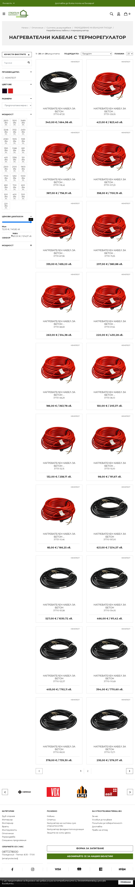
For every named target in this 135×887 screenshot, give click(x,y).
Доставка (97, 826)
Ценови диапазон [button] (12, 216)
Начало (24, 28)
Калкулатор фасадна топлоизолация (65, 829)
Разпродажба (8, 837)
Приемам (125, 882)
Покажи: (119, 54)
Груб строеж (8, 816)
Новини (50, 816)
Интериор (7, 820)
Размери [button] (7, 99)
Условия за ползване (102, 820)
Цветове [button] (7, 84)
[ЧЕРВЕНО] (11, 91)
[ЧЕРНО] (5, 91)
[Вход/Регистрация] (118, 14)
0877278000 (10, 851)
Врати (5, 826)
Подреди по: (71, 54)
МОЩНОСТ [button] (7, 114)
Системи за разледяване (59, 28)
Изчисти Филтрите (15, 54)
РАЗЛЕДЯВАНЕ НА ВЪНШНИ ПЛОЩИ (93, 28)
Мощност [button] (7, 245)
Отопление (37, 28)
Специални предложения (14, 840)
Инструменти (9, 830)
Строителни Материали (18, 13)
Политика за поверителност (107, 823)
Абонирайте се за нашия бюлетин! (90, 856)
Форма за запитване (90, 848)
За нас (95, 816)
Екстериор (7, 823)
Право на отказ (100, 830)
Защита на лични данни (59, 833)
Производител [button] (10, 72)
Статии (51, 820)
